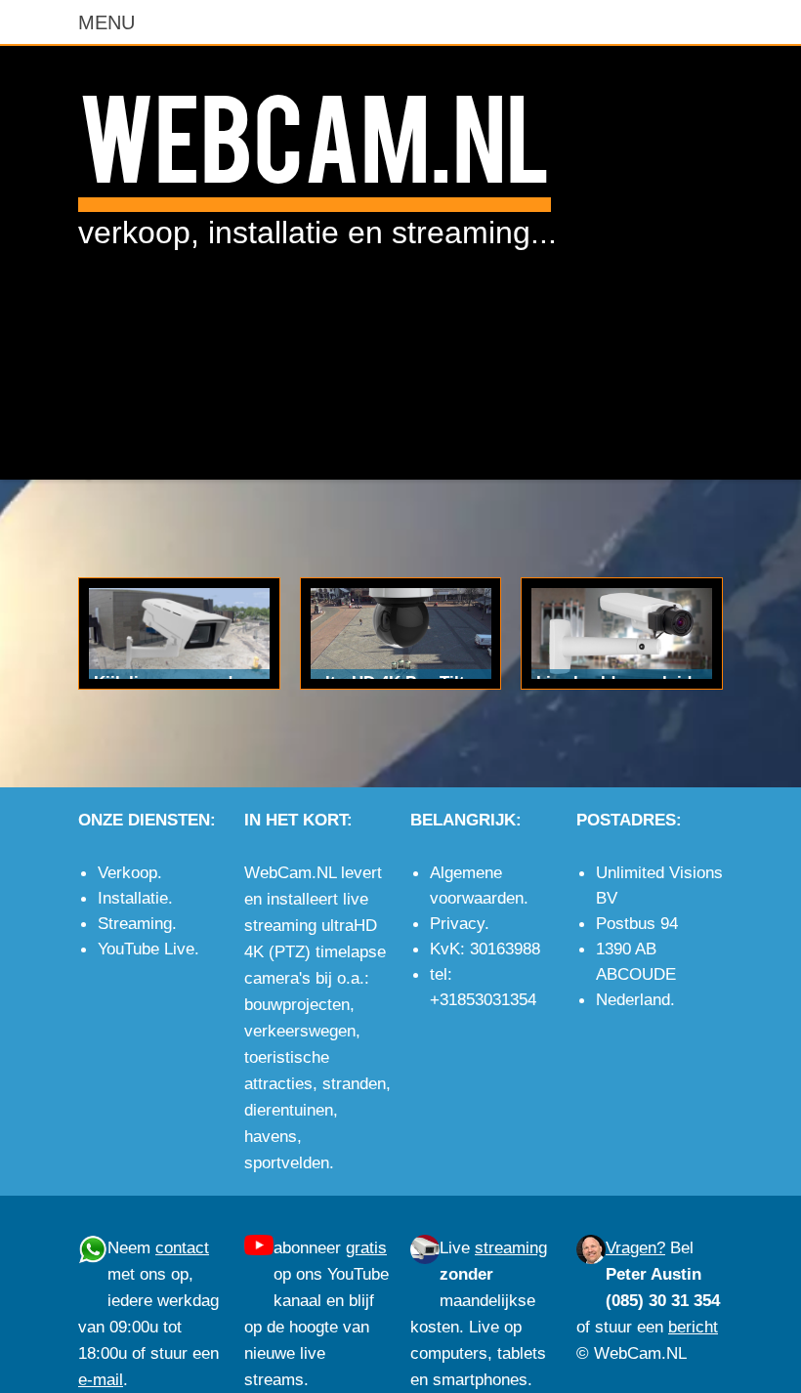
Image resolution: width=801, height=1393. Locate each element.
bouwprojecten (297, 1004)
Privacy (457, 923)
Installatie (133, 898)
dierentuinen (288, 1109)
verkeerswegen (300, 1030)
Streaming (135, 923)
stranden (354, 1083)
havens (270, 1136)
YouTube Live (146, 948)
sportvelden (286, 1162)
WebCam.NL (314, 132)
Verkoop (127, 872)
